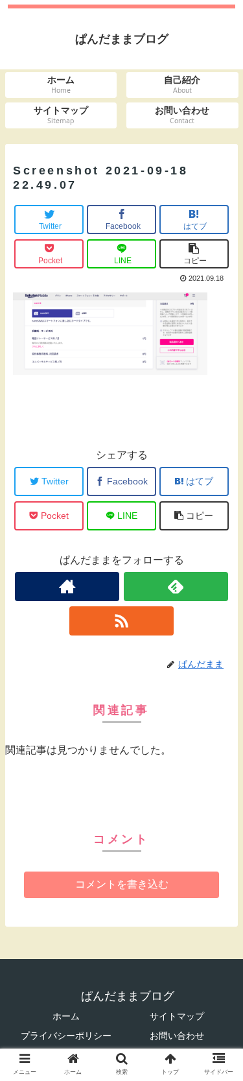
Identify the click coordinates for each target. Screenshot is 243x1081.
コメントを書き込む (121, 884)
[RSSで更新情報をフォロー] (121, 621)
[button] (217, 1035)
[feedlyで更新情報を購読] (176, 586)
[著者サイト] (67, 586)
